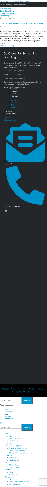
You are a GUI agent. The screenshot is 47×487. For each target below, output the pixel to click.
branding (8, 411)
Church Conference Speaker (20, 453)
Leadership (13, 441)
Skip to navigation (7, 1)
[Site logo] (10, 20)
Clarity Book (14, 465)
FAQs (14, 93)
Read (11, 472)
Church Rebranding (17, 438)
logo (6, 414)
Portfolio (12, 457)
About (14, 89)
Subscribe (13, 474)
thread (7, 409)
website (8, 416)
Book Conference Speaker (19, 481)
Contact (15, 96)
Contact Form (14, 484)
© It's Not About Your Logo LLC (23, 392)
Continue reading (7, 45)
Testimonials (14, 460)
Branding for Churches (18, 448)
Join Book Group (15, 467)
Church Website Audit (17, 450)
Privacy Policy (11, 113)
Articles (15, 91)
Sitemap (9, 111)
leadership (9, 419)
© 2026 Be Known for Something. (23, 389)
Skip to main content (23, 1)
